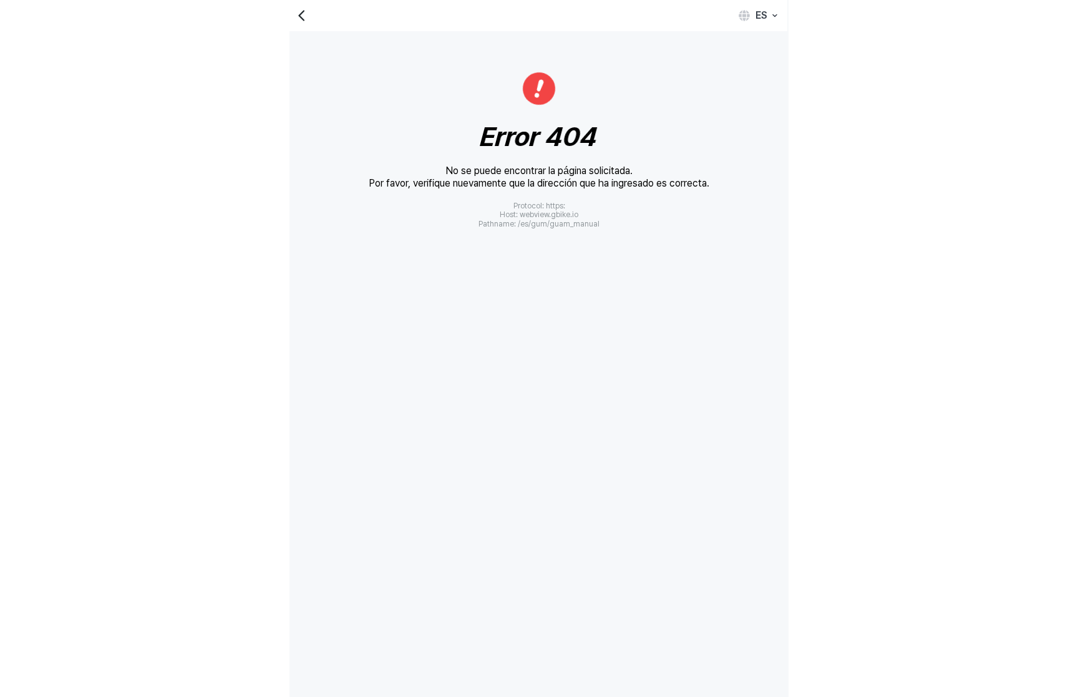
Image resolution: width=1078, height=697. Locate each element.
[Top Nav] (537, 15)
